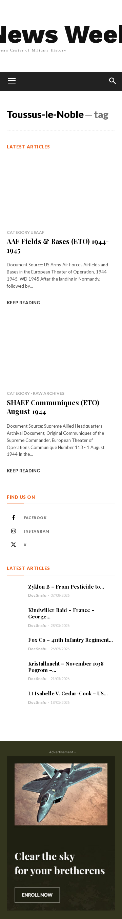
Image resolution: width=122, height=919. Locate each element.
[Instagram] (13, 531)
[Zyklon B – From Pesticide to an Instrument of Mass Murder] (15, 590)
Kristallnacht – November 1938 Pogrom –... (66, 666)
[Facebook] (13, 518)
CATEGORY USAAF (25, 232)
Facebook (35, 517)
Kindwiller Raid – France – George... (61, 613)
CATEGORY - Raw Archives (35, 393)
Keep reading (23, 302)
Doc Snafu (37, 595)
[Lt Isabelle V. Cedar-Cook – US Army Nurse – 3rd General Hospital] (15, 697)
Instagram (36, 531)
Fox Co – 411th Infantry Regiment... (70, 639)
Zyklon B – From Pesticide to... (66, 586)
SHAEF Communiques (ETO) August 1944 (53, 407)
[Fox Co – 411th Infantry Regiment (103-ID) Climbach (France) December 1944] (15, 644)
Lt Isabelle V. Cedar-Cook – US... (68, 693)
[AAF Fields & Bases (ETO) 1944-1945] (61, 190)
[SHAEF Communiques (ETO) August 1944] (61, 351)
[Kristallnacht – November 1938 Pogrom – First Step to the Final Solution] (15, 668)
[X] (13, 545)
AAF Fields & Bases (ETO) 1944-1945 (58, 245)
